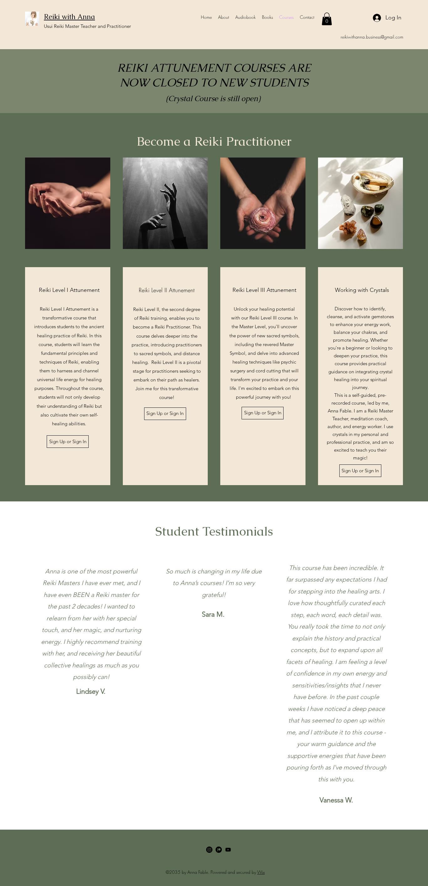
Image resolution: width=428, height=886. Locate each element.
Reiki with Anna (69, 16)
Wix (261, 872)
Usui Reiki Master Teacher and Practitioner (87, 26)
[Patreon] (219, 850)
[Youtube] (228, 850)
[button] (326, 19)
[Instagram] (209, 850)
